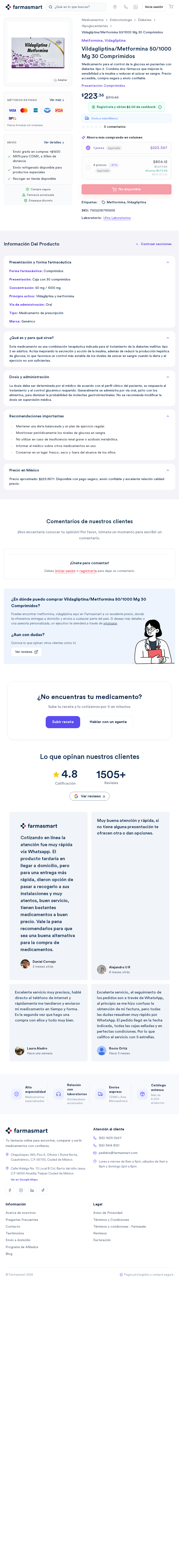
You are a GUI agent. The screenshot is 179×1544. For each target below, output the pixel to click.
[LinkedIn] (32, 1190)
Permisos (100, 1233)
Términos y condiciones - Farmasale (119, 1226)
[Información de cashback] (160, 107)
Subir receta (63, 722)
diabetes (144, 20)
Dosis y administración (29, 377)
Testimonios (15, 1233)
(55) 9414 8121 (109, 1145)
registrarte (88, 571)
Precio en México (24, 470)
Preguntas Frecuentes (22, 1220)
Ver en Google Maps (24, 1179)
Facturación (102, 1240)
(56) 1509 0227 (110, 1138)
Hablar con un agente (108, 722)
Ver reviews (23, 652)
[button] (115, 7)
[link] (122, 32)
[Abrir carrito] (171, 6)
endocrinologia (121, 20)
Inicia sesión (154, 7)
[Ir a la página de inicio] (24, 7)
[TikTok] (43, 1190)
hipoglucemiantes (95, 26)
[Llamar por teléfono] (125, 6)
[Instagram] (21, 1190)
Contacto (13, 1226)
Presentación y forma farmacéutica (40, 262)
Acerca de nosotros (21, 1213)
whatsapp (110, 623)
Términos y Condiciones (111, 1220)
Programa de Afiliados (22, 1247)
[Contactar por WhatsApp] (135, 6)
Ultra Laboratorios (117, 218)
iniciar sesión (65, 571)
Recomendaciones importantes (36, 416)
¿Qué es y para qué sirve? (31, 338)
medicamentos (93, 20)
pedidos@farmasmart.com (118, 1153)
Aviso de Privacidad (107, 1213)
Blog (9, 1254)
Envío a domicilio (18, 1240)
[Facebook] (10, 1190)
